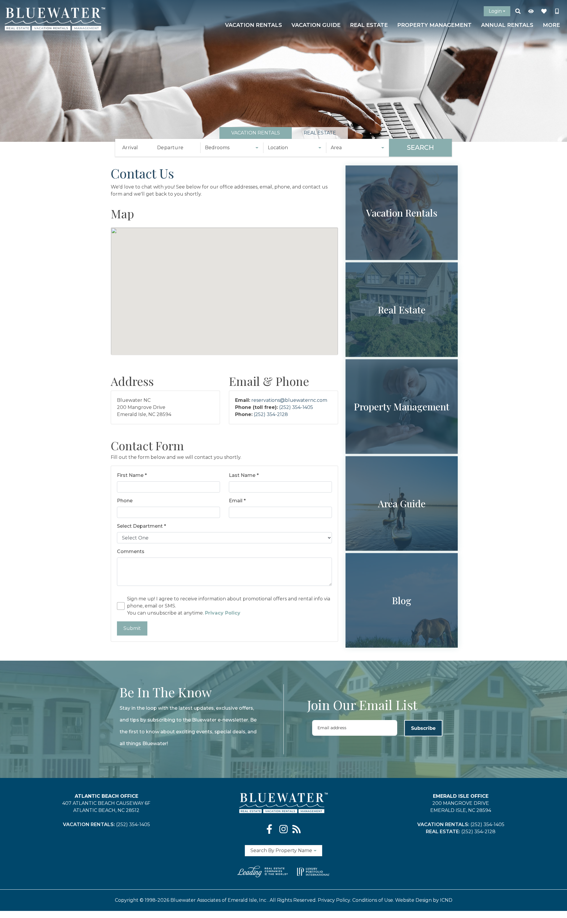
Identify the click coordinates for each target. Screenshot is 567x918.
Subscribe (423, 728)
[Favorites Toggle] (544, 11)
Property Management (434, 25)
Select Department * (141, 526)
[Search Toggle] (518, 11)
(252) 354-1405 (296, 407)
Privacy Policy (334, 900)
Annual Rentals (507, 25)
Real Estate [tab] (320, 133)
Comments (130, 551)
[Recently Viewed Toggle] (531, 11)
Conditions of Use (372, 900)
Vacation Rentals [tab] (255, 133)
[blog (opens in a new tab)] (296, 829)
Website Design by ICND (423, 900)
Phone (125, 500)
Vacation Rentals (253, 25)
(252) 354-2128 (271, 414)
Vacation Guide (315, 25)
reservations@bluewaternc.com (289, 400)
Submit (132, 628)
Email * (237, 500)
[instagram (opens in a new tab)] (283, 829)
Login (495, 11)
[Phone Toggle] (557, 11)
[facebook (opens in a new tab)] (270, 829)
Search (420, 148)
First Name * (132, 475)
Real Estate (369, 25)
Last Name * (244, 475)
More (551, 25)
